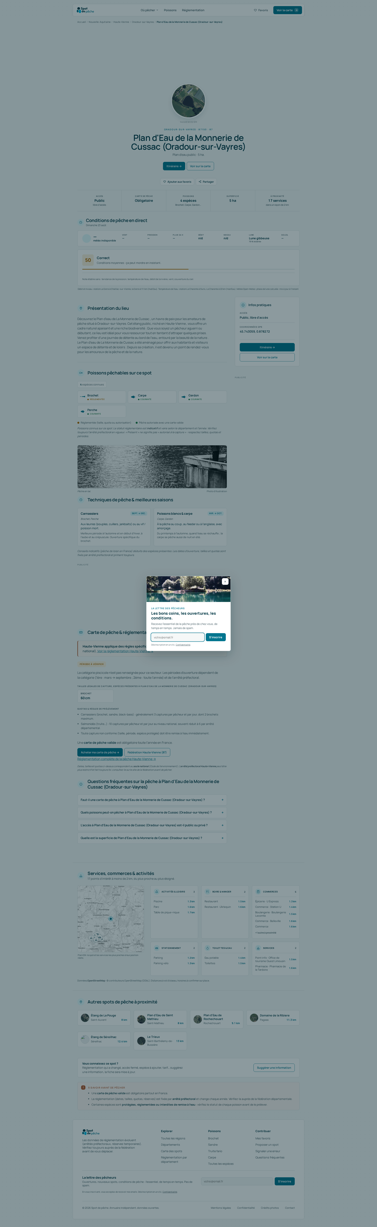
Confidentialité (183, 644)
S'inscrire (215, 637)
